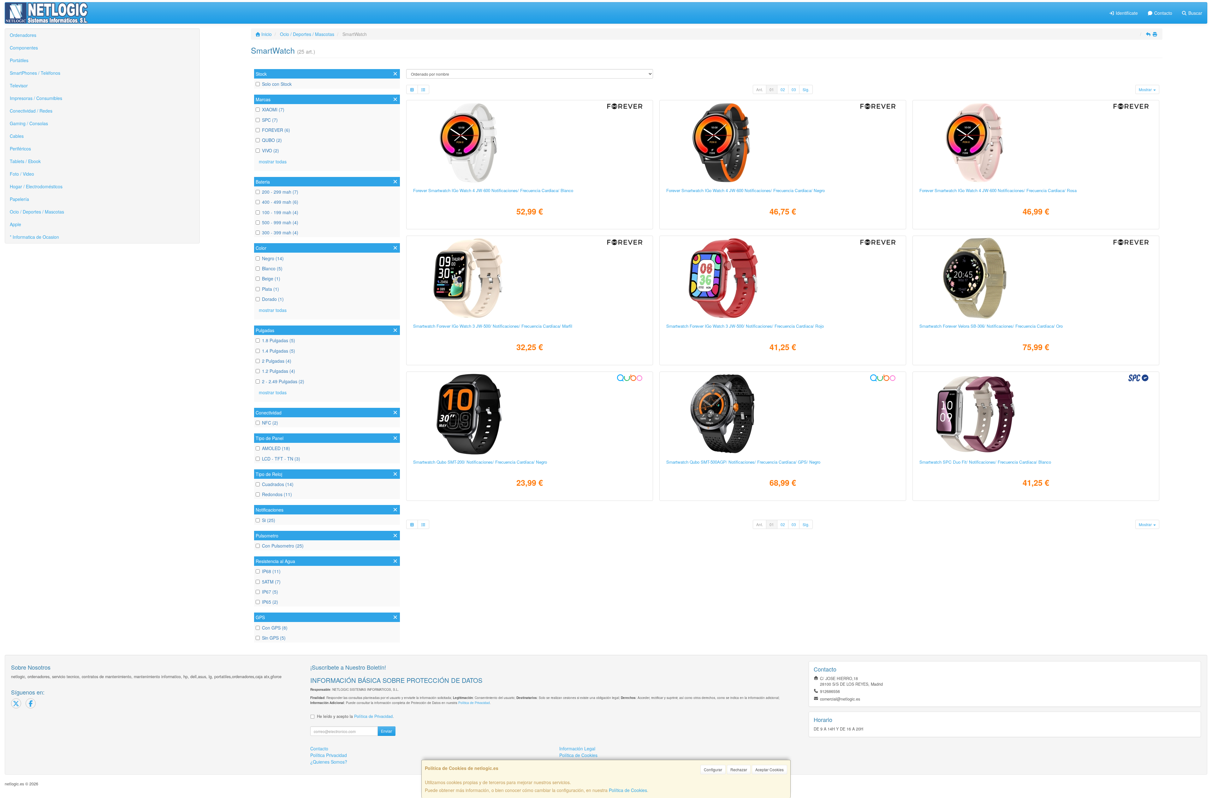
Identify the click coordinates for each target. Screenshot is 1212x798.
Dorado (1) (273, 299)
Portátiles (19, 60)
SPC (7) (270, 120)
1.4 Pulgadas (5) (278, 351)
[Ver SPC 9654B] (1035, 414)
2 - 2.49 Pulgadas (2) (283, 381)
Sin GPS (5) (274, 638)
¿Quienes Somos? (328, 762)
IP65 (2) (270, 602)
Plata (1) (270, 289)
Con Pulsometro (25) (283, 546)
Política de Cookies (628, 790)
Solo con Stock (277, 84)
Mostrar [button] (1146, 89)
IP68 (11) (271, 571)
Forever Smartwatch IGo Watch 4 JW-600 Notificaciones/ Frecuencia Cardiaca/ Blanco (493, 190)
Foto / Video (22, 174)
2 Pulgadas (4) (276, 361)
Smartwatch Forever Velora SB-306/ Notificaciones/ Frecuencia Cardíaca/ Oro (991, 326)
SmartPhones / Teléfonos (35, 73)
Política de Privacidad (474, 702)
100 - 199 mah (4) (280, 212)
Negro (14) (273, 258)
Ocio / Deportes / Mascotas (37, 211)
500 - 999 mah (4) (280, 222)
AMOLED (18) (276, 448)
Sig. (806, 89)
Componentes (24, 47)
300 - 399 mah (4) (280, 232)
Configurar (713, 769)
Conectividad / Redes (31, 111)
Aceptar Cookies (769, 769)
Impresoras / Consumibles (36, 98)
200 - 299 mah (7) (280, 192)
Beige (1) (271, 278)
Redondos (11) (277, 494)
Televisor (19, 85)
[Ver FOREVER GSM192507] (1035, 142)
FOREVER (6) (276, 130)
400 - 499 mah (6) (280, 202)
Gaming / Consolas (29, 123)
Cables (17, 136)
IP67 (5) (270, 592)
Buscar (1194, 13)
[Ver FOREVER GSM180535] (782, 278)
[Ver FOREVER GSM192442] (782, 142)
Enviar (386, 731)
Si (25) (268, 520)
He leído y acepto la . (355, 716)
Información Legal (577, 748)
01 (771, 89)
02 (783, 89)
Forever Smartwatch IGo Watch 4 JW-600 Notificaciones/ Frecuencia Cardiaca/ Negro (745, 190)
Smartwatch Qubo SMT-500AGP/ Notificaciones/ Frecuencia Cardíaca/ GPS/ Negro (743, 462)
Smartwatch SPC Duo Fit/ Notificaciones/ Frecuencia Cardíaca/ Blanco (985, 462)
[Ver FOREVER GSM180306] (1035, 278)
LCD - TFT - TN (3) (281, 458)
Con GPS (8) (275, 628)
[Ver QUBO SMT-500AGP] (782, 414)
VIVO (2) (270, 150)
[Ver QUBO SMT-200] (529, 414)
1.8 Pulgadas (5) (278, 340)
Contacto (1162, 13)
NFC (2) (270, 423)
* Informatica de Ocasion (34, 237)
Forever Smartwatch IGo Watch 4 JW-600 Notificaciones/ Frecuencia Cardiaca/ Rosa (998, 190)
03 (794, 89)
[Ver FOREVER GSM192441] (529, 142)
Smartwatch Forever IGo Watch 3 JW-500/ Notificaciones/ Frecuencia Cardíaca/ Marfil (492, 326)
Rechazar (738, 769)
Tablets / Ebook (25, 161)
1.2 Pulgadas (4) (278, 371)
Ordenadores (23, 35)
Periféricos (20, 148)
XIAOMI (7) (273, 109)
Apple (15, 224)
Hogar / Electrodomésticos (36, 186)
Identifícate (1126, 13)
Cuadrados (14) (278, 484)
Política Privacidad (328, 755)
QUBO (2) (272, 140)
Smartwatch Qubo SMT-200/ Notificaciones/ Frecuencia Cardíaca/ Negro (480, 462)
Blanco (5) (272, 268)
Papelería (19, 199)
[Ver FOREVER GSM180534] (529, 278)
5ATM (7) (271, 581)
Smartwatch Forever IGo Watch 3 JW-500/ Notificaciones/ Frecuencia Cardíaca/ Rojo (745, 326)
